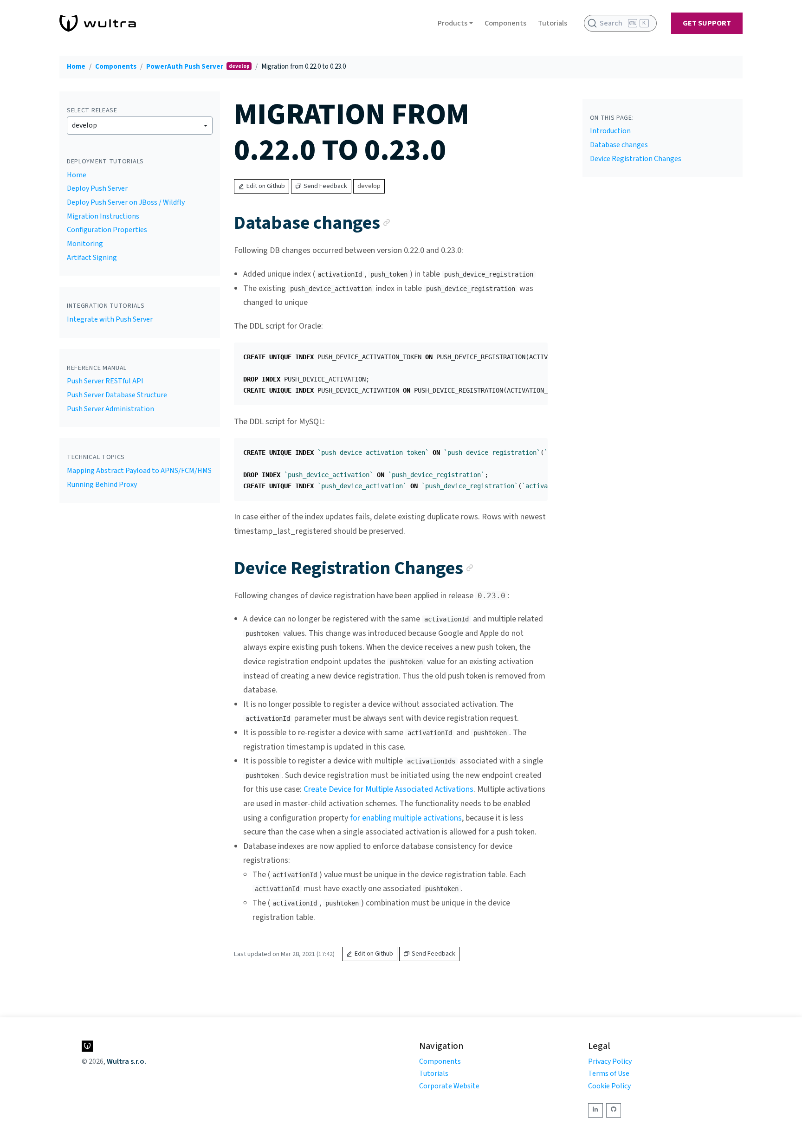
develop (84, 125)
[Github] (613, 1110)
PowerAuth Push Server (185, 66)
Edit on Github (265, 186)
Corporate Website (449, 1086)
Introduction (610, 131)
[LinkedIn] (595, 1110)
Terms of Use (608, 1073)
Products (452, 23)
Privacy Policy (610, 1061)
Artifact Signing (92, 257)
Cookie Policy (609, 1086)
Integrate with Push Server (110, 319)
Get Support (707, 23)
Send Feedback (325, 186)
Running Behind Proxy (102, 484)
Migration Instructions (103, 216)
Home (76, 66)
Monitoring (85, 244)
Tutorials (552, 23)
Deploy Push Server (97, 188)
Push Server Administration (110, 409)
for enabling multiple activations (406, 818)
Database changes (619, 145)
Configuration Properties (107, 230)
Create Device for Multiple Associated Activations (388, 789)
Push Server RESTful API (105, 381)
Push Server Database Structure (117, 395)
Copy (533, 352)
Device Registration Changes (635, 159)
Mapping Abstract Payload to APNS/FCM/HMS (139, 471)
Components (505, 23)
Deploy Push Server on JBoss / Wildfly (126, 202)
